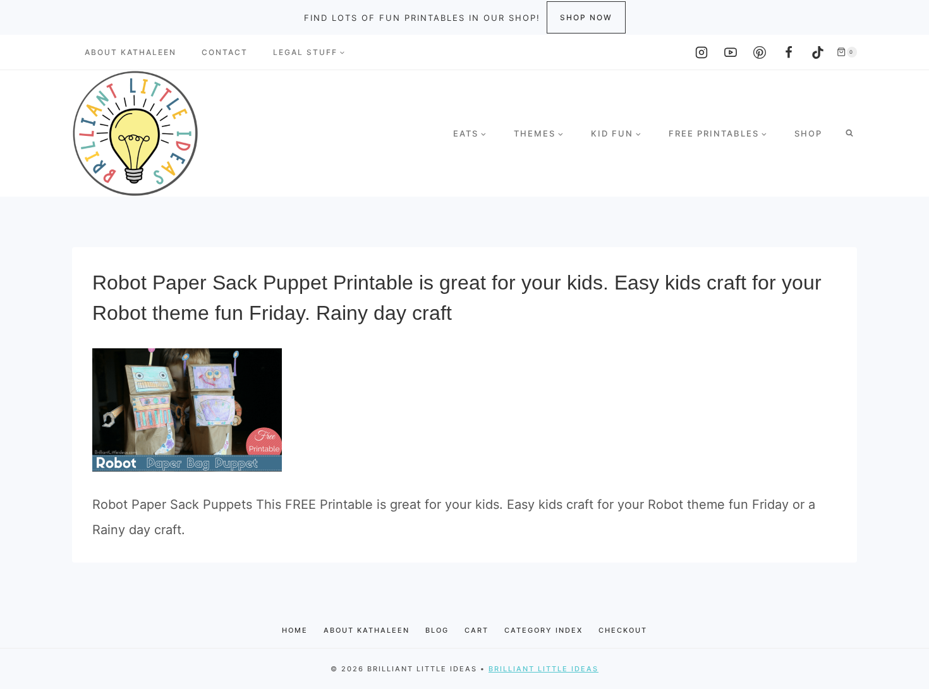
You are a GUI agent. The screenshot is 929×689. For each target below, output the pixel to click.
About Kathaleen (130, 52)
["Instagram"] (701, 52)
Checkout (622, 630)
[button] (342, 52)
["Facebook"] (788, 52)
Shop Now (586, 17)
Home (295, 630)
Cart (476, 630)
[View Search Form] (849, 133)
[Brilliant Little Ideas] (135, 133)
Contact (225, 52)
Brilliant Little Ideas (543, 668)
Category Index (543, 630)
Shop (808, 133)
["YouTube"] (730, 52)
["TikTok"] (817, 52)
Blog (437, 630)
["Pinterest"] (759, 52)
